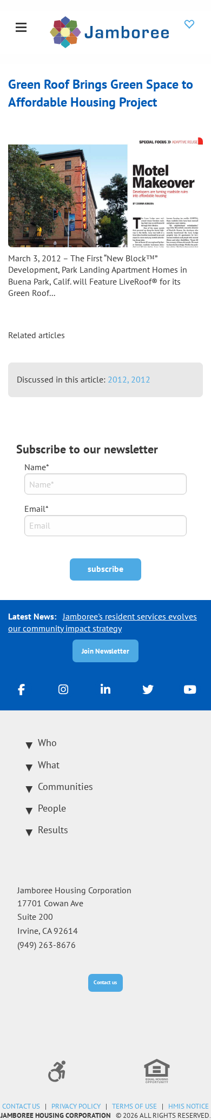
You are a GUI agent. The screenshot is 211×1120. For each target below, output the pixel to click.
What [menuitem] (49, 765)
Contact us (105, 982)
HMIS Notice (188, 1106)
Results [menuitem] (53, 829)
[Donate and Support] (189, 24)
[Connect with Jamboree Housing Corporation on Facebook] (21, 689)
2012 (140, 379)
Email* (36, 508)
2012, (119, 379)
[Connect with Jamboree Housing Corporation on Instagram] (63, 689)
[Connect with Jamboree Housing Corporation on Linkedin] (105, 689)
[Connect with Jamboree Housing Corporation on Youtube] (190, 689)
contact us (21, 1106)
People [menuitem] (52, 808)
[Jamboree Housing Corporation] (109, 30)
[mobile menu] (21, 28)
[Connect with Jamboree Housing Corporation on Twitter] (148, 689)
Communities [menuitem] (65, 786)
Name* (36, 467)
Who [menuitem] (47, 742)
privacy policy (76, 1106)
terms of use (134, 1106)
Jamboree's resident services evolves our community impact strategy (102, 622)
